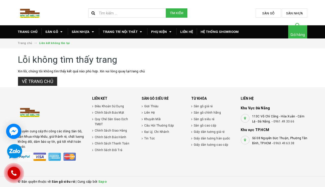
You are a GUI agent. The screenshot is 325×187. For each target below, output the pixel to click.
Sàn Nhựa (294, 13)
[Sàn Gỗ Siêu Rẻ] (51, 112)
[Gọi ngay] (14, 173)
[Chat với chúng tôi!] (13, 131)
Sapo (102, 181)
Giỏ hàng (297, 35)
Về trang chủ (37, 81)
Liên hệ (186, 32)
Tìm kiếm (176, 13)
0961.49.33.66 (283, 121)
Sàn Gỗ (268, 13)
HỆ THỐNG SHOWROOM (220, 32)
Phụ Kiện (159, 32)
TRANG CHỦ (28, 32)
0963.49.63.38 (283, 143)
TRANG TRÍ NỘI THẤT (120, 32)
